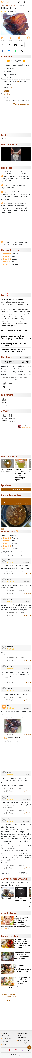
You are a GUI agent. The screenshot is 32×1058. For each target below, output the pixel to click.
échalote (7, 94)
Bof (12, 262)
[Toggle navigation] (29, 2)
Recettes (4, 1033)
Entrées (8, 1000)
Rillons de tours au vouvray (7, 471)
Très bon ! (15, 254)
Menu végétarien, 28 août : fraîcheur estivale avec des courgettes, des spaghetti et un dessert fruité (15, 982)
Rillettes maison (7, 898)
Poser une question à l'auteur (17, 489)
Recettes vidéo (6, 1036)
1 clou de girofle (8, 84)
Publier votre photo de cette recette (16, 503)
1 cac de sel (7, 97)
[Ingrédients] (2, 529)
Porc (14, 996)
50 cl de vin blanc (9, 68)
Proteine (8, 996)
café (17, 81)
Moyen (14, 259)
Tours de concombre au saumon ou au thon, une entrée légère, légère (20, 475)
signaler (28, 573)
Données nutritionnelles (22, 104)
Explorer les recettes (8, 994)
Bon (13, 256)
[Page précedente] (20, 555)
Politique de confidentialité (21, 1036)
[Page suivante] (30, 555)
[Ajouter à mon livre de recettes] (28, 44)
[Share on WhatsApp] (15, 51)
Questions (5, 1041)
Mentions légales (23, 1043)
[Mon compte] (19, 2)
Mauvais (14, 264)
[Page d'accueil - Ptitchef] (2, 5)
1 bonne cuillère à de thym (14, 81)
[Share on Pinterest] (28, 51)
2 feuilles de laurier (10, 78)
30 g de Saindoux (9, 75)
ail (11, 88)
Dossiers (4, 1044)
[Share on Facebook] (2, 51)
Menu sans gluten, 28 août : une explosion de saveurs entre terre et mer (22, 968)
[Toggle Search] (24, 2)
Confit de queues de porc (21, 899)
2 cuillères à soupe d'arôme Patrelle (16, 100)
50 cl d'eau (7, 71)
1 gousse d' (7, 88)
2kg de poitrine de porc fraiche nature (17, 65)
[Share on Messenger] (9, 51)
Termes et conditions (24, 1040)
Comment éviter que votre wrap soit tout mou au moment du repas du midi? (22, 956)
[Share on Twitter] (21, 51)
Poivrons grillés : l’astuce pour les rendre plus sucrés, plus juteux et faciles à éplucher (22, 944)
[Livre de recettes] (15, 2)
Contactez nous (22, 1033)
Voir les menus (6, 1038)
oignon (6, 91)
